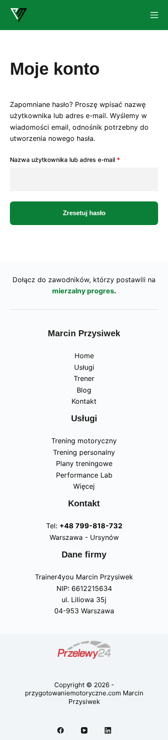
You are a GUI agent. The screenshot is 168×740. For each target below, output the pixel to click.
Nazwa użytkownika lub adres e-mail (81, 159)
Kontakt (84, 401)
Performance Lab (84, 475)
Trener (84, 378)
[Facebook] (60, 730)
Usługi (84, 367)
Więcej (84, 486)
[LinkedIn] (108, 730)
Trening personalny (84, 452)
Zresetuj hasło (84, 212)
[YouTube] (84, 730)
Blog (84, 390)
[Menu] (154, 15)
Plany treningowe (84, 463)
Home (84, 355)
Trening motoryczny (84, 440)
